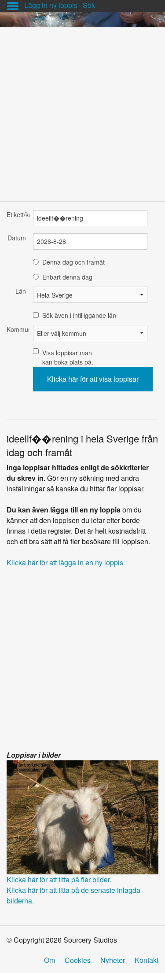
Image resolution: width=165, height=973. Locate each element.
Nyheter (112, 960)
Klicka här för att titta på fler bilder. (59, 879)
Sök (89, 5)
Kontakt (146, 960)
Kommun (16, 329)
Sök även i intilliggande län (79, 315)
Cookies (78, 960)
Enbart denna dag (67, 277)
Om (49, 960)
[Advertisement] (82, 109)
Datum (16, 237)
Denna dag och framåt (73, 262)
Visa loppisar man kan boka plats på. (67, 357)
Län (20, 291)
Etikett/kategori (16, 214)
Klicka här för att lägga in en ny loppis (65, 562)
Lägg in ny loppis (50, 5)
